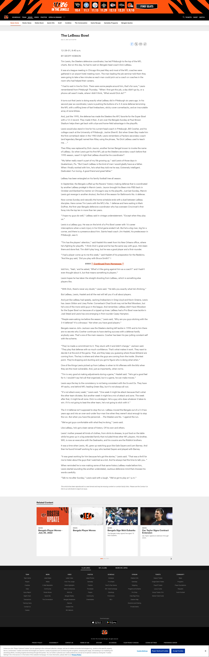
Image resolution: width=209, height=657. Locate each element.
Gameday (90, 581)
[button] (101, 558)
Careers (27, 610)
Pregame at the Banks (134, 589)
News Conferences (69, 589)
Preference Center (170, 642)
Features (69, 603)
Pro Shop (134, 592)
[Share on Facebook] (132, 45)
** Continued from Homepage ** (107, 263)
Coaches (27, 585)
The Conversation (47, 599)
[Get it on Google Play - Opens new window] (112, 623)
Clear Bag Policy (134, 596)
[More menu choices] (64, 17)
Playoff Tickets (158, 585)
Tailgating (134, 585)
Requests (180, 589)
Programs (180, 581)
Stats (27, 589)
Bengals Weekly (69, 596)
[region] (104, 651)
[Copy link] (145, 44)
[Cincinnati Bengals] (104, 632)
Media (47, 581)
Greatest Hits (69, 606)
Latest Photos (90, 578)
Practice (90, 585)
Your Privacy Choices (131, 642)
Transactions (27, 599)
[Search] (184, 17)
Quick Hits (48, 596)
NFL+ (111, 599)
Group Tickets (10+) (158, 592)
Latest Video (69, 578)
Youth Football (180, 592)
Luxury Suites (158, 589)
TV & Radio (111, 581)
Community (47, 589)
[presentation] (171, 559)
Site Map (99, 642)
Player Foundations (180, 585)
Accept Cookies (178, 651)
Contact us (69, 642)
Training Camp (27, 603)
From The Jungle (69, 581)
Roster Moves (48, 592)
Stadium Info (134, 578)
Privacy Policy (37, 642)
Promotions (111, 596)
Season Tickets (158, 578)
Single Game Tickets (158, 581)
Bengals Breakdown (69, 599)
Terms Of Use (84, 642)
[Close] (205, 651)
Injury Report (27, 592)
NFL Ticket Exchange (111, 589)
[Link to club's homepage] (6, 17)
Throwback (90, 589)
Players (27, 581)
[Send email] (140, 45)
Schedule (111, 578)
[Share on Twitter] (136, 45)
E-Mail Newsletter (48, 585)
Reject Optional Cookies (160, 651)
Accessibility (53, 642)
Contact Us (27, 606)
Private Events (134, 606)
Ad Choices (112, 642)
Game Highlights (69, 585)
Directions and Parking (134, 603)
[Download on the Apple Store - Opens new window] (97, 622)
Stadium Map (134, 599)
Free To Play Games (111, 585)
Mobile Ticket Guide (158, 596)
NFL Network (69, 610)
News (180, 578)
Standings (111, 592)
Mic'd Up (69, 592)
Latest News (47, 578)
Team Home (27, 578)
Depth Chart (27, 596)
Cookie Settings (151, 642)
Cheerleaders (90, 599)
